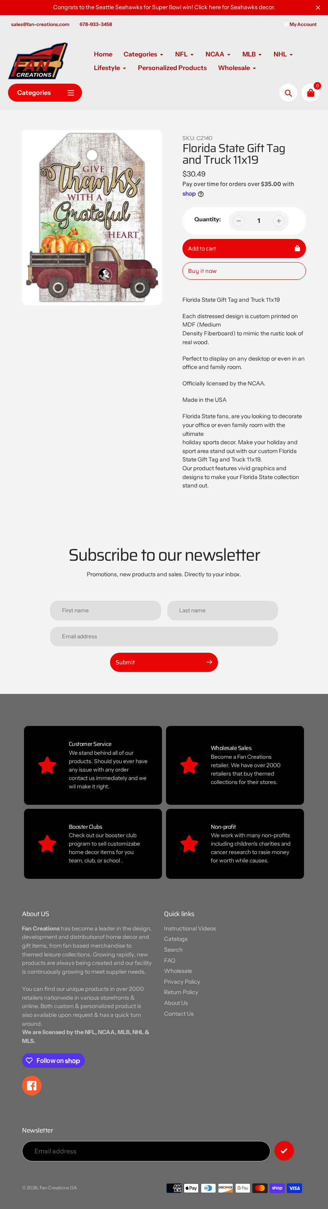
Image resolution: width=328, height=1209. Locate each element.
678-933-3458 (96, 24)
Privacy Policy (182, 981)
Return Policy (181, 992)
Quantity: (207, 219)
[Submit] (284, 1151)
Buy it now (202, 271)
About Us (176, 1002)
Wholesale (178, 970)
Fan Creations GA (58, 1188)
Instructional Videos (190, 928)
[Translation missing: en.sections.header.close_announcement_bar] (318, 8)
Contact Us (179, 1013)
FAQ (169, 960)
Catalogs (176, 938)
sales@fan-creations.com (40, 24)
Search (173, 949)
